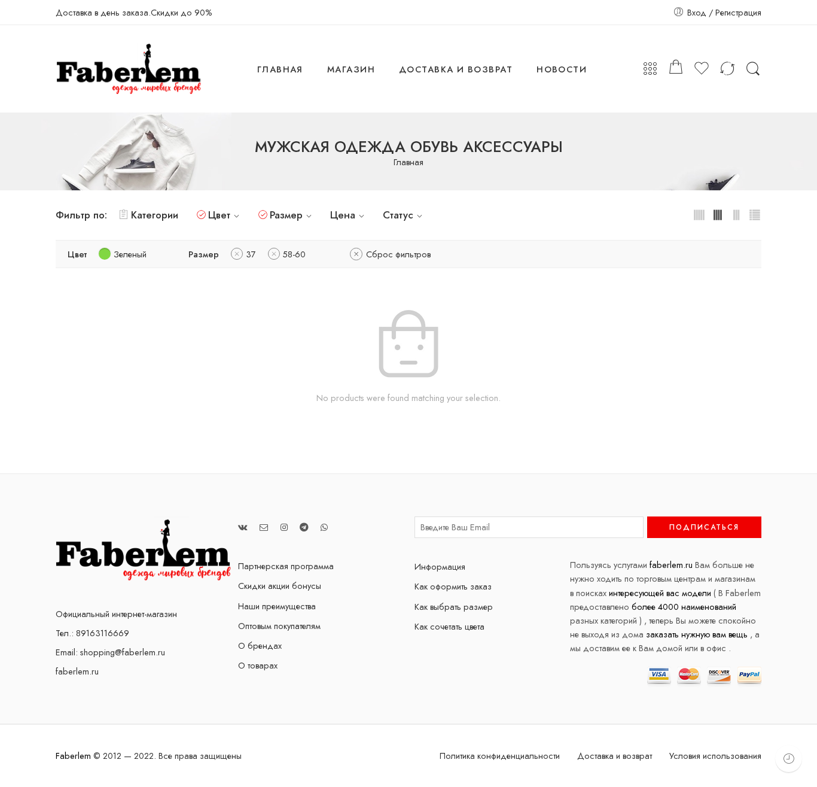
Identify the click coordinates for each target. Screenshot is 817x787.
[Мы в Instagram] (284, 527)
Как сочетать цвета (449, 626)
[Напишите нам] (264, 527)
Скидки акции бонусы (279, 585)
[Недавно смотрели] (788, 758)
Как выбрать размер (453, 606)
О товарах (258, 665)
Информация (439, 566)
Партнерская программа (286, 566)
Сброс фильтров (398, 254)
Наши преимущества (277, 606)
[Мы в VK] (243, 527)
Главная (408, 162)
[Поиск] (753, 69)
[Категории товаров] (650, 69)
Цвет (219, 215)
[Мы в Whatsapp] (324, 527)
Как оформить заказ (453, 586)
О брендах (260, 645)
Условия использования (715, 755)
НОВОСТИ (561, 69)
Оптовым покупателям (279, 625)
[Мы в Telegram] (304, 527)
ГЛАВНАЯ (280, 69)
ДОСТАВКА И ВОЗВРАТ (456, 69)
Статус (398, 215)
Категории (154, 215)
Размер (286, 215)
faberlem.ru (77, 671)
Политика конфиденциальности (500, 755)
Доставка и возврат (614, 755)
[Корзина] (675, 68)
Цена (342, 215)
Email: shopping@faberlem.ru (110, 652)
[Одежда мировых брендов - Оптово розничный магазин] (129, 69)
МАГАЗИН (351, 69)
